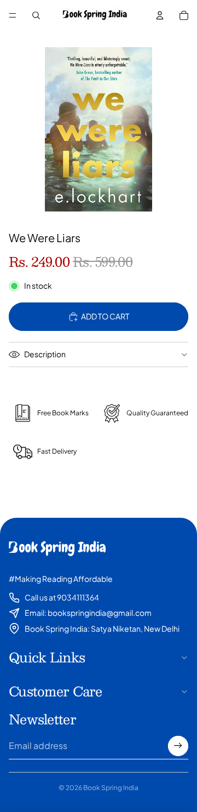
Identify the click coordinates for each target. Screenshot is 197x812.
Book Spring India (110, 788)
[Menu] (12, 15)
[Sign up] (178, 746)
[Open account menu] (160, 15)
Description (45, 354)
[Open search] (36, 15)
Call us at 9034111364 (62, 597)
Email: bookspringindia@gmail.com (88, 612)
